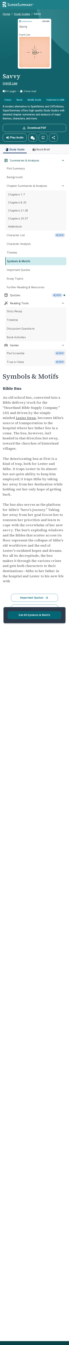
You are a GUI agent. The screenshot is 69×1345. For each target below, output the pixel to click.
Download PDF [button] (36, 127)
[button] (32, 138)
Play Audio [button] (17, 137)
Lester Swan (26, 417)
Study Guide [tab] (16, 149)
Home (6, 14)
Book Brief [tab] (43, 149)
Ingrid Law (10, 83)
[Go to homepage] (18, 4)
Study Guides (22, 14)
